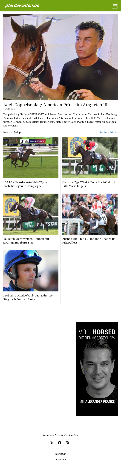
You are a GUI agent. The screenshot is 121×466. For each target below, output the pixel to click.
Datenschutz (60, 459)
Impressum (60, 453)
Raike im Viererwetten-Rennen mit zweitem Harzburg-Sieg (26, 240)
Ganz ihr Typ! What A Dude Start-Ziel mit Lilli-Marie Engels (88, 184)
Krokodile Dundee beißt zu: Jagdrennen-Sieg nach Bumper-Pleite (29, 297)
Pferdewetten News (27, 5)
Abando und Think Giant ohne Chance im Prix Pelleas (88, 240)
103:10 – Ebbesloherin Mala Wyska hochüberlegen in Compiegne (25, 184)
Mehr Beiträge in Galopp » (106, 132)
